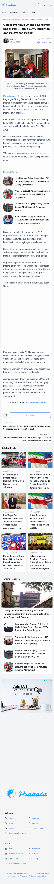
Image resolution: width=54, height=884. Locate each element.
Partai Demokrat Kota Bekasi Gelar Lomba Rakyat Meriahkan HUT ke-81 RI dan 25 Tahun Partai (13, 562)
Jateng (11, 828)
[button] (44, 42)
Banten (11, 823)
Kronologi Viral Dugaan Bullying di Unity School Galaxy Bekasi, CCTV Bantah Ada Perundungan (31, 627)
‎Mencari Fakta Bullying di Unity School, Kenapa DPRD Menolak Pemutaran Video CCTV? (32, 207)
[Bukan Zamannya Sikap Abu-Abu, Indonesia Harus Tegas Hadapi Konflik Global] (40, 508)
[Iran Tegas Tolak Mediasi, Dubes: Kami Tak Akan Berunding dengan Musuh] (14, 508)
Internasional (37, 828)
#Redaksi (23, 876)
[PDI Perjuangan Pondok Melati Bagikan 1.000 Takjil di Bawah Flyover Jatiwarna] (14, 468)
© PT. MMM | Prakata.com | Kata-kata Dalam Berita (27, 873)
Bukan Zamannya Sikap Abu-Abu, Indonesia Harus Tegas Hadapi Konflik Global (39, 521)
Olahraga (35, 859)
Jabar (10, 818)
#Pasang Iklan (13, 876)
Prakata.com (9, 96)
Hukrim (35, 854)
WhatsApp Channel (37, 402)
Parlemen (36, 849)
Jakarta (35, 823)
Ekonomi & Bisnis (15, 854)
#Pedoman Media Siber (36, 876)
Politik (10, 849)
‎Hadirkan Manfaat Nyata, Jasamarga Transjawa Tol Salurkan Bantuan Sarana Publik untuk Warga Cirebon (32, 219)
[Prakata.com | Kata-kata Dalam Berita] (9, 5)
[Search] (45, 5)
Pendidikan (13, 859)
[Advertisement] (27, 321)
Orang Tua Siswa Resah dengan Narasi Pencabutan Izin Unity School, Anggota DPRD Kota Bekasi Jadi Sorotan (26, 613)
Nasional (35, 818)
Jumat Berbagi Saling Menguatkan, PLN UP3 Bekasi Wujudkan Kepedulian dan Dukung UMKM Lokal (32, 181)
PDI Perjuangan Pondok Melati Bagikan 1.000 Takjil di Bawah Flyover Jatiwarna (13, 480)
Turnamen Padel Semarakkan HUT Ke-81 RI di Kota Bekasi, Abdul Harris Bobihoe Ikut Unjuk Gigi (32, 640)
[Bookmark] (6, 416)
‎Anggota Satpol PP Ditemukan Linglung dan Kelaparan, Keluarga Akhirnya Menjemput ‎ (32, 194)
